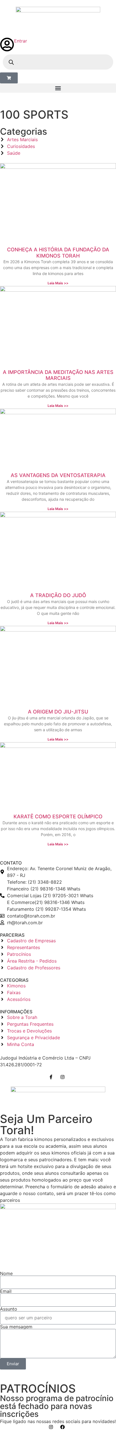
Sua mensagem (16, 1326)
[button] (58, 88)
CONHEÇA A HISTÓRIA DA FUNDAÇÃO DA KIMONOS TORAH (58, 253)
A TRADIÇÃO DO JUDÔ (58, 595)
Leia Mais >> (58, 283)
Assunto (8, 1309)
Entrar (20, 41)
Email (6, 1291)
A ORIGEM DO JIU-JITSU (58, 712)
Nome (6, 1273)
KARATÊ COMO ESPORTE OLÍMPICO (58, 816)
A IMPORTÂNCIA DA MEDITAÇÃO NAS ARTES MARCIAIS (58, 375)
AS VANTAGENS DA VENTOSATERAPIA (58, 475)
